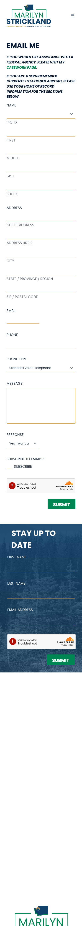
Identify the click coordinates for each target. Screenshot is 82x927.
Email (11, 311)
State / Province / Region (30, 279)
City (10, 261)
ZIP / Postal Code (22, 297)
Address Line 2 (19, 243)
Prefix (12, 122)
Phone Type (17, 359)
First (11, 140)
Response (15, 435)
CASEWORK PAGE (21, 67)
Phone (12, 335)
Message (14, 383)
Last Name (16, 583)
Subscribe (23, 466)
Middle (13, 158)
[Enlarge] (69, 912)
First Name (16, 557)
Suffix (12, 194)
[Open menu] (72, 15)
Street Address (20, 225)
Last (10, 176)
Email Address (20, 610)
